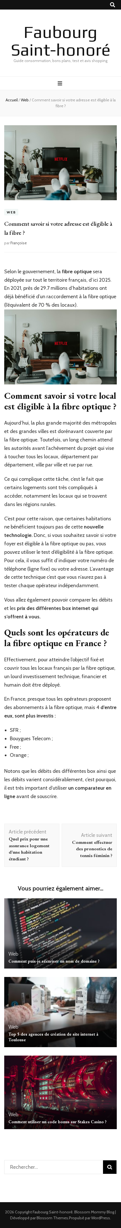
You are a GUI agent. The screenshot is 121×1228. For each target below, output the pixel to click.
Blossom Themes (52, 1217)
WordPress (100, 1217)
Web (11, 212)
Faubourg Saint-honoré (61, 40)
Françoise (18, 242)
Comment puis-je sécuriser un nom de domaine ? (54, 961)
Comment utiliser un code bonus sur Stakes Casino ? (57, 1121)
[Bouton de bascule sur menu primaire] (61, 83)
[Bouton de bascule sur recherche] (112, 5)
